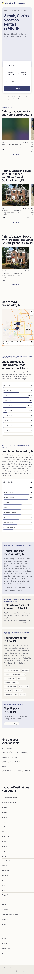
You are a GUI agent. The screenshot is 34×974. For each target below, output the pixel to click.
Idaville (4, 841)
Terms (8, 971)
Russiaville (5, 875)
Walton (4, 924)
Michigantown (6, 870)
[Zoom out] (31, 314)
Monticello (5, 846)
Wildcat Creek (6, 948)
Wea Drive (5, 900)
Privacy (4, 971)
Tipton (3, 880)
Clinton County (6, 861)
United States (12, 10)
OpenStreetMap (7, 344)
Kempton (4, 866)
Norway (4, 851)
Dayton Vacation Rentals (9, 797)
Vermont (4, 943)
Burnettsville (5, 836)
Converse (4, 929)
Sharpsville (5, 895)
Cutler (3, 822)
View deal (15, 154)
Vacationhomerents (15, 3)
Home (5, 10)
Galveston (5, 909)
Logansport (5, 919)
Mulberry (4, 807)
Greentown (5, 934)
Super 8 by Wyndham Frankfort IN (12, 145)
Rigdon (4, 890)
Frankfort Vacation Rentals (10, 802)
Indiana (20, 10)
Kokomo (4, 904)
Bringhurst (5, 817)
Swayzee (4, 938)
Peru (3, 953)
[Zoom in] (31, 311)
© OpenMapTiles (15, 342)
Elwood (4, 885)
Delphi (3, 827)
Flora (3, 831)
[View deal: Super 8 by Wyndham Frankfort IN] (15, 129)
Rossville (4, 812)
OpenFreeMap (7, 342)
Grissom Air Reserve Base (10, 914)
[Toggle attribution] (32, 342)
